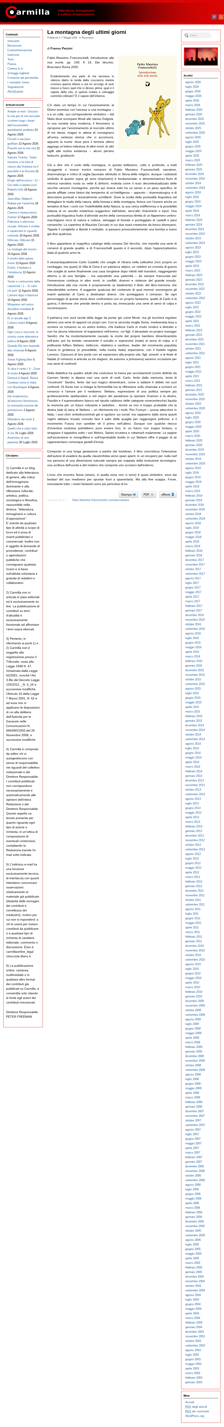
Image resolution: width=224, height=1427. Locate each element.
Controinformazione (19, 50)
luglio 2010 (192, 968)
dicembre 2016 (194, 615)
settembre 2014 (195, 739)
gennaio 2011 (193, 941)
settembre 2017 (195, 573)
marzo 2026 (192, 105)
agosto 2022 (193, 302)
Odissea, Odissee (18, 240)
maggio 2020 (193, 426)
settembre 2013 (195, 794)
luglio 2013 (192, 803)
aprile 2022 (192, 321)
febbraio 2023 (193, 275)
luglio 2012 (192, 858)
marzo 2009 (192, 1042)
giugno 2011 (192, 918)
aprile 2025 (192, 155)
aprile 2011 (192, 927)
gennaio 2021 (193, 390)
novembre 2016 (195, 619)
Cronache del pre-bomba (22, 77)
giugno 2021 (193, 367)
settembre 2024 (195, 187)
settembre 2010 (195, 959)
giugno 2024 (193, 201)
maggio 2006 (193, 1198)
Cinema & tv (15, 68)
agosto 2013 (193, 798)
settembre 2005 (195, 1235)
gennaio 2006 (193, 1217)
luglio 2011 (192, 913)
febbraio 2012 (193, 881)
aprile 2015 (192, 707)
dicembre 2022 (194, 284)
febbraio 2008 (193, 1102)
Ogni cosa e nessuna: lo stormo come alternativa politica (22, 336)
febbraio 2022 (193, 330)
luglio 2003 (192, 1354)
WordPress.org (194, 1416)
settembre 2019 (195, 463)
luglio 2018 (192, 527)
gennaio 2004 (193, 1327)
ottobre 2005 (193, 1230)
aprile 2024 (192, 210)
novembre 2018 (195, 509)
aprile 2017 (192, 596)
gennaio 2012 (193, 886)
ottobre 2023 (193, 238)
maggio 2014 (193, 757)
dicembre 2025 (194, 119)
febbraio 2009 (193, 1047)
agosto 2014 (193, 743)
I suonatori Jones (18, 82)
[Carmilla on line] (112, 12)
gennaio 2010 (193, 996)
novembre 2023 (195, 233)
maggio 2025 (193, 151)
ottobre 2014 (193, 734)
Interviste (13, 54)
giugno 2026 (193, 91)
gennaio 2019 (193, 500)
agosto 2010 (193, 964)
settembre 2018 (195, 518)
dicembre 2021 (194, 339)
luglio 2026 (192, 86)
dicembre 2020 (194, 394)
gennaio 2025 (193, 169)
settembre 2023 (195, 243)
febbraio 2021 (193, 385)
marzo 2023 (192, 270)
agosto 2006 (193, 1184)
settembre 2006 (195, 1180)
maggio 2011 (193, 922)
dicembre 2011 (194, 890)
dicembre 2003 (194, 1331)
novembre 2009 (195, 1005)
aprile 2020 (192, 431)
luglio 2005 (192, 1244)
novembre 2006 (195, 1171)
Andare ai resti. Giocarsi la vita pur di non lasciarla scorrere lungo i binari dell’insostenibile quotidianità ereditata (23, 120)
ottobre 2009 (193, 1010)
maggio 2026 (193, 96)
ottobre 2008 (193, 1065)
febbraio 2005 (193, 1267)
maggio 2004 (193, 1308)
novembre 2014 (195, 730)
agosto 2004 (193, 1295)
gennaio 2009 (193, 1051)
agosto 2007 (193, 1129)
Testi (10, 59)
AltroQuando (15, 91)
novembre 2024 (195, 178)
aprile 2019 (192, 486)
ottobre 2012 (193, 844)
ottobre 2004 (193, 1285)
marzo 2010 (192, 987)
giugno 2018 (193, 532)
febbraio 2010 (193, 991)
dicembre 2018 (194, 504)
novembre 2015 (195, 674)
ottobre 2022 (193, 293)
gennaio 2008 (193, 1106)
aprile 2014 (192, 762)
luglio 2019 (192, 472)
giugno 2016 (193, 642)
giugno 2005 (193, 1249)
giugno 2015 (193, 697)
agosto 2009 (193, 1019)
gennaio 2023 (193, 279)
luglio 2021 (192, 362)
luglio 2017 (192, 583)
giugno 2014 (193, 753)
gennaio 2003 (193, 1382)
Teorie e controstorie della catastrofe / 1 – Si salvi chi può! (23, 286)
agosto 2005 (193, 1239)
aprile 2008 (192, 1092)
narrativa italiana (119, 500)
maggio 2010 (193, 978)
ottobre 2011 (193, 900)
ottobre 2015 (193, 679)
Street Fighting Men (19, 359)
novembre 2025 (195, 123)
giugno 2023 (193, 256)
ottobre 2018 (193, 514)
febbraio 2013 (193, 826)
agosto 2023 (193, 247)
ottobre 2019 (193, 458)
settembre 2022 (195, 298)
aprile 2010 (192, 982)
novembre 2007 (195, 1115)
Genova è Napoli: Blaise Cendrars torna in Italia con (22, 382)
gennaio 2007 (193, 1161)
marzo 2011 (192, 932)
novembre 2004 (195, 1281)
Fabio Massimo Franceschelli (89, 500)
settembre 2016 (195, 628)
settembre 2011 (195, 904)
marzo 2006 (192, 1207)
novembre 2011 (195, 895)
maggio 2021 (193, 371)
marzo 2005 (192, 1262)
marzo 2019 (192, 491)
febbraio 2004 (193, 1322)
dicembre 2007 (194, 1111)
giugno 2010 (193, 973)
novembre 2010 (195, 950)
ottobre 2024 (193, 183)
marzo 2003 (192, 1373)
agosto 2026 (193, 82)
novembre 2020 (195, 399)
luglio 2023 (192, 252)
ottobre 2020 (193, 403)
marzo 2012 (192, 877)
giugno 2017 (193, 587)
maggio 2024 (193, 206)
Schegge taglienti (18, 73)
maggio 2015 (193, 702)
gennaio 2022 (193, 334)
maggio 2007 (193, 1143)
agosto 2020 (193, 413)
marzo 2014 (192, 766)
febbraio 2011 (193, 936)
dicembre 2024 (194, 174)
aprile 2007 (192, 1148)
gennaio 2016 (193, 665)
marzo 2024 (192, 215)
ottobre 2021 (193, 348)
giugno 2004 (193, 1304)
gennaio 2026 (193, 114)
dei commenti (197, 1411)
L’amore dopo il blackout (22, 295)
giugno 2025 (193, 146)
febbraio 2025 (193, 164)
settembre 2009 (195, 1014)
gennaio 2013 (193, 831)
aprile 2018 (192, 541)
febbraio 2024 (193, 220)
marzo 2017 (192, 601)
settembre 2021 (195, 353)
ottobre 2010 (193, 955)
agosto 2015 (193, 688)
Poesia (11, 64)
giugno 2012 (193, 863)
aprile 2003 (192, 1368)
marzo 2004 (192, 1318)
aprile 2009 (192, 1037)
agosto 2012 (193, 854)
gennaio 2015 (193, 720)
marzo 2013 (192, 821)
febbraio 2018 (193, 550)
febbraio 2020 (193, 440)
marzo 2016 (192, 656)
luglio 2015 (192, 693)
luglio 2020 (192, 417)
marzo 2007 (192, 1152)
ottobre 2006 (193, 1175)
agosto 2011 (193, 909)
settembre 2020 (195, 408)
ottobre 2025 (193, 128)
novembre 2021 (195, 344)
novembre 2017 (195, 564)
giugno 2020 (193, 422)
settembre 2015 (195, 684)
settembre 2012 (195, 849)
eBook (166, 494)
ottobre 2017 (193, 569)
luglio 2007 (192, 1134)
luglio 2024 (192, 197)
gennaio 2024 (193, 224)
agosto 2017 (193, 578)
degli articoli (196, 1406)
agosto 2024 (193, 192)
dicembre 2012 (194, 835)
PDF (147, 494)
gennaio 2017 (193, 610)
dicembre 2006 (194, 1166)
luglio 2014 (192, 748)
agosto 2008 (193, 1074)
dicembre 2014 (194, 725)
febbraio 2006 (193, 1212)
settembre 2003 (195, 1345)
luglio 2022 (192, 307)
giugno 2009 (193, 1028)
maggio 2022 (193, 316)
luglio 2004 (192, 1299)
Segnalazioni (15, 87)
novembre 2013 (195, 785)
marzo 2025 (192, 160)
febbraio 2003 (193, 1377)
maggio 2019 (193, 481)
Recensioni (87, 37)
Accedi (189, 1402)
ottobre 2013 (193, 789)
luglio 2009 (192, 1024)
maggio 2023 (193, 261)
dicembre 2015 (194, 670)
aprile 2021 (192, 376)
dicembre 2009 (194, 1001)
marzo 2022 (192, 325)
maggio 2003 (193, 1364)
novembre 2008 (195, 1060)
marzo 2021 (192, 380)
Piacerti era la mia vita (21, 148)
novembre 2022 (195, 289)
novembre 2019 (195, 454)
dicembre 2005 (194, 1221)
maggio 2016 (193, 647)
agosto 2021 (193, 357)
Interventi (13, 41)
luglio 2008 (192, 1079)
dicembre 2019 (194, 449)
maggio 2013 (193, 812)
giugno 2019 (193, 477)
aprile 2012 (192, 872)
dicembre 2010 (194, 945)
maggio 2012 (193, 867)
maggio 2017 (193, 592)
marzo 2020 (192, 436)
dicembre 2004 (194, 1276)
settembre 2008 (195, 1070)
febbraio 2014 (193, 771)
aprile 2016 (192, 651)
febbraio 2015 (193, 716)
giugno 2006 (193, 1194)
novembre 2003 (195, 1336)
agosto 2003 (193, 1350)
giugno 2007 (193, 1138)
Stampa (127, 494)
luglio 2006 (192, 1189)
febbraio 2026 (193, 109)
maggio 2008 (193, 1088)
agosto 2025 (193, 137)
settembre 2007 (195, 1125)
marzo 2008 (192, 1097)
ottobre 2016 (193, 624)
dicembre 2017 (194, 560)
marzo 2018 (192, 546)
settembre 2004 (195, 1290)
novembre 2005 (195, 1226)
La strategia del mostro (22, 249)
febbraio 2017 (193, 606)
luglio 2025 (192, 142)
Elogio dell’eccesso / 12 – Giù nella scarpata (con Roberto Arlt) (23, 185)
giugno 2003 (193, 1359)
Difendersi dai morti (19, 419)
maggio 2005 (193, 1253)
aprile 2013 (192, 817)
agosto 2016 (193, 633)
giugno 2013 (193, 808)
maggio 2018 (193, 537)
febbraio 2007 (193, 1157)
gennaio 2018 (193, 555)
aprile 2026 (192, 100)
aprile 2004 (192, 1313)
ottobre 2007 (193, 1120)
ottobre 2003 (193, 1341)
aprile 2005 (192, 1258)
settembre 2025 (195, 132)
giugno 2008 (193, 1083)
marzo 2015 (192, 711)
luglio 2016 (192, 638)
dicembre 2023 (194, 229)
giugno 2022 (193, 311)
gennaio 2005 (193, 1272)
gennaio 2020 (193, 445)
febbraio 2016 (193, 661)
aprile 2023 (192, 266)
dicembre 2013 (194, 780)
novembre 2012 (195, 840)
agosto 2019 (193, 468)
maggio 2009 (193, 1033)
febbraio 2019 (193, 495)
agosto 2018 (193, 523)
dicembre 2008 (194, 1056)
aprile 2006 (192, 1203)
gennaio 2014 (193, 775)
